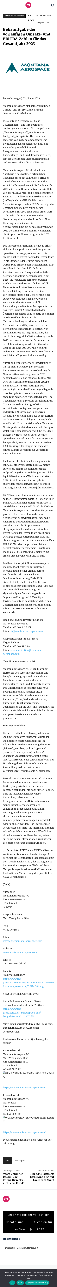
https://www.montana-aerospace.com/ (24, 1087)
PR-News (31, 18)
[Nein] (53, 1277)
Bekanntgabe (20, 1161)
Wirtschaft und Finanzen (14, 16)
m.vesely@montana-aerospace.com (22, 941)
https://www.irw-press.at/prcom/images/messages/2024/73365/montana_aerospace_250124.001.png (28, 982)
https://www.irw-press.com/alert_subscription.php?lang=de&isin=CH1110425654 (22, 1013)
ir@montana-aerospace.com (27, 631)
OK (12, 1282)
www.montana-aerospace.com (20, 952)
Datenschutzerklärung (37, 1282)
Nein (20, 1282)
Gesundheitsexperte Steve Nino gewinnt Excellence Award (42, 1177)
